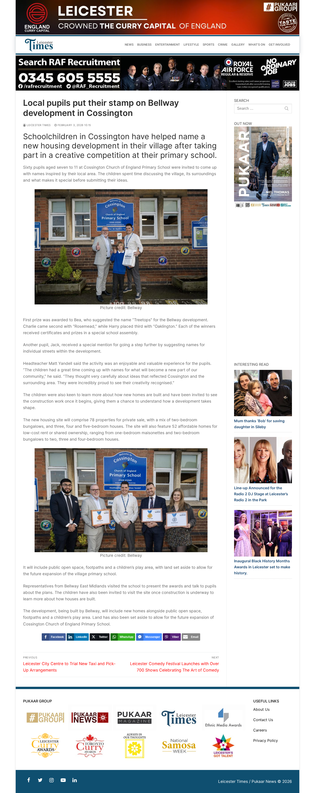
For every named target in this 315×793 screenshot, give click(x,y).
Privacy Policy (265, 740)
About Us (261, 709)
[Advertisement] (263, 285)
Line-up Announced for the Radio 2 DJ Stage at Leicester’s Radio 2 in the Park (261, 494)
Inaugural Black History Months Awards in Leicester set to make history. (262, 567)
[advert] (157, 33)
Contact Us (263, 719)
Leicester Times (38, 125)
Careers (260, 730)
